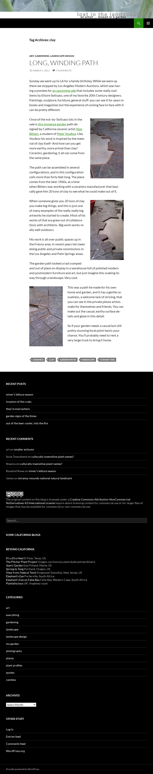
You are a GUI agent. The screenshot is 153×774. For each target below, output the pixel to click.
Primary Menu (148, 23)
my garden (12, 643)
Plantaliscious (14, 583)
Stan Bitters (107, 359)
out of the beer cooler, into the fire (27, 423)
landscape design (62, 55)
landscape (12, 629)
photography (14, 651)
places (10, 658)
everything (12, 615)
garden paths (68, 359)
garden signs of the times (21, 416)
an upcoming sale (64, 90)
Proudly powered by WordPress (22, 769)
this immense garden (52, 124)
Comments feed (16, 743)
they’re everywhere (18, 408)
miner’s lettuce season (19, 394)
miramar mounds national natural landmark (45, 478)
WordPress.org (15, 751)
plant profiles (14, 665)
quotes (10, 672)
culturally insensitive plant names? (52, 456)
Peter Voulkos (66, 134)
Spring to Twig (15, 569)
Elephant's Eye (15, 576)
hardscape (88, 359)
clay (51, 359)
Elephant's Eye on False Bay (23, 579)
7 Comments (63, 70)
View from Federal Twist (21, 572)
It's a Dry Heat (15, 558)
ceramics (38, 359)
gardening (42, 55)
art (31, 55)
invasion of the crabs (18, 401)
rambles (11, 679)
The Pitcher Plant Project (21, 561)
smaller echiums (24, 449)
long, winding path (63, 63)
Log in (9, 729)
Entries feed (13, 736)
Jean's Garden (14, 565)
